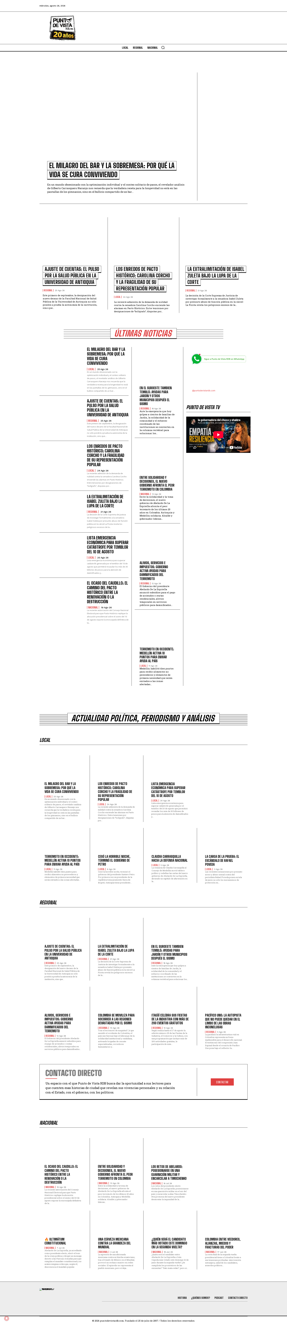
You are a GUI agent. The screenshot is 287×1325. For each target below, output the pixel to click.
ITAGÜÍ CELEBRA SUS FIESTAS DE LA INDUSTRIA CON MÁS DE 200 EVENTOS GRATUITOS (170, 1019)
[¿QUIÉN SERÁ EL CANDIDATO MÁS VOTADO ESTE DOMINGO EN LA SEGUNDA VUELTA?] (170, 1225)
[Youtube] (236, 6)
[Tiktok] (220, 6)
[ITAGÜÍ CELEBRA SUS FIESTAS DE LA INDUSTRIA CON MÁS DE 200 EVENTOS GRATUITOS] (170, 1001)
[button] (163, 47)
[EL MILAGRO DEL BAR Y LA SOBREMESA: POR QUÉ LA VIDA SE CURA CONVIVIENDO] (116, 118)
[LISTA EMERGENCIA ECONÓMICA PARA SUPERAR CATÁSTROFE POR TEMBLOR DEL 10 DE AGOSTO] (61, 553)
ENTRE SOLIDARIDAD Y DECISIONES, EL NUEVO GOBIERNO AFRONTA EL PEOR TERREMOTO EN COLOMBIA (157, 483)
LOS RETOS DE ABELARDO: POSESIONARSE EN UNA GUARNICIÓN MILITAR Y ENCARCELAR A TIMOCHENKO (169, 1172)
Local (118, 297)
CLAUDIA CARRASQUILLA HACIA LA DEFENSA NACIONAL (170, 858)
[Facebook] (203, 6)
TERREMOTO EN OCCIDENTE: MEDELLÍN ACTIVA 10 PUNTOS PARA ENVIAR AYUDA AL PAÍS (157, 655)
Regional (48, 290)
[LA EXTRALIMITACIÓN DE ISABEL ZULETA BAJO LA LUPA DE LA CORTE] (215, 243)
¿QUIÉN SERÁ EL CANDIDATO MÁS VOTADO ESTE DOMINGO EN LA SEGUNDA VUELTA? (169, 1243)
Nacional (93, 607)
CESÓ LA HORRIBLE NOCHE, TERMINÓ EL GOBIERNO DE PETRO (114, 860)
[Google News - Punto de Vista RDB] (218, 377)
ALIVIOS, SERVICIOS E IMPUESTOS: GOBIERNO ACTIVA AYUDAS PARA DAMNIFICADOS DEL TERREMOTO (154, 571)
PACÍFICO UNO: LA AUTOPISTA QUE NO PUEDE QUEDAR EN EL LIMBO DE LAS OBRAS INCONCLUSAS (223, 1021)
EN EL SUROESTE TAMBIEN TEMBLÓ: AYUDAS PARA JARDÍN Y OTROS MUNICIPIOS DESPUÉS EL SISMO (156, 396)
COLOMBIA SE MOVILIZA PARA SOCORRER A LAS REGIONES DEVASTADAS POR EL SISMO (116, 1019)
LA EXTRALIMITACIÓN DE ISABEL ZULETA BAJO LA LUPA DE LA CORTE (215, 275)
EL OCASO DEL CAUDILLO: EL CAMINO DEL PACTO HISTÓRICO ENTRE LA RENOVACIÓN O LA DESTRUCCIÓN (107, 592)
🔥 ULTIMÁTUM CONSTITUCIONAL (55, 1241)
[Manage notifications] (6, 1318)
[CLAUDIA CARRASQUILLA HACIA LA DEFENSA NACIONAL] (170, 842)
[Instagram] (228, 6)
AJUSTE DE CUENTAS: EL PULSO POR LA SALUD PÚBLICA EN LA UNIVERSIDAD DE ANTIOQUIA (72, 275)
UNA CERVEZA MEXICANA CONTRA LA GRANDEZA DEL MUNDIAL (114, 1243)
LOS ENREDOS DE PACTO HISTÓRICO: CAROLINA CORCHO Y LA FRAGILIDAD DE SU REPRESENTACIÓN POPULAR (105, 455)
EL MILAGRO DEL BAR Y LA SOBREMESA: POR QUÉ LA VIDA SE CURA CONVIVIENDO (106, 356)
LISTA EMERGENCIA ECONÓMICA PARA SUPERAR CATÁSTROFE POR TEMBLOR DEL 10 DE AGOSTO (107, 544)
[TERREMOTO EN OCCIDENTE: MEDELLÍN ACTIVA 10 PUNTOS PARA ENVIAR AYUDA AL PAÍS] (157, 631)
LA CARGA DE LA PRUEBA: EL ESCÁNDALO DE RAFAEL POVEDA (222, 860)
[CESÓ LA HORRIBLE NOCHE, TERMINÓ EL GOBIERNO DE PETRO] (116, 842)
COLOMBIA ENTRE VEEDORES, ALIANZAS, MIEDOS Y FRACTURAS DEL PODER (223, 1243)
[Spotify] (244, 6)
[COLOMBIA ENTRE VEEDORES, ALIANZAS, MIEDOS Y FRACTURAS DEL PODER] (224, 1225)
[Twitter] (212, 6)
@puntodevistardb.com (203, 390)
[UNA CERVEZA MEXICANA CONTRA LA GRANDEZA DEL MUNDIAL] (116, 1225)
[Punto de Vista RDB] (62, 28)
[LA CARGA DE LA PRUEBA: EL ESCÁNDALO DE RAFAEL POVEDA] (224, 842)
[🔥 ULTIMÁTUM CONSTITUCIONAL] (63, 1225)
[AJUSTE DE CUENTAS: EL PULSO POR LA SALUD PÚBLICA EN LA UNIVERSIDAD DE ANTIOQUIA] (72, 243)
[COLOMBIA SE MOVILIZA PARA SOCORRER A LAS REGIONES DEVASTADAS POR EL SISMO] (116, 1001)
